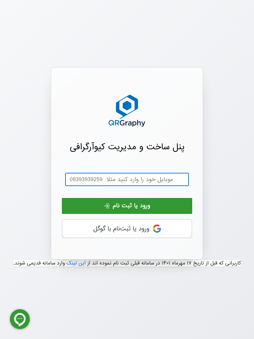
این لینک (76, 263)
